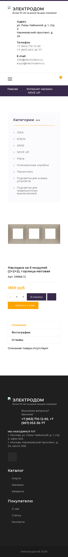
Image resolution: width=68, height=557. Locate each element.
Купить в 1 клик (24, 305)
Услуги (16, 478)
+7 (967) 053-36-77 (29, 49)
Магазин (17, 485)
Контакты (18, 522)
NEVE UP (23, 152)
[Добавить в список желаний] (51, 296)
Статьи (16, 515)
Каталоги (17, 491)
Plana (20, 158)
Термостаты (25, 171)
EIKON (21, 139)
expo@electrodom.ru (30, 63)
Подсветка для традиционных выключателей (27, 190)
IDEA (20, 132)
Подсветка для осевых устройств (32, 180)
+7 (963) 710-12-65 (29, 46)
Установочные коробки (33, 165)
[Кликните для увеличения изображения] (34, 234)
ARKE (20, 145)
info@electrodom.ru (30, 59)
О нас (15, 508)
